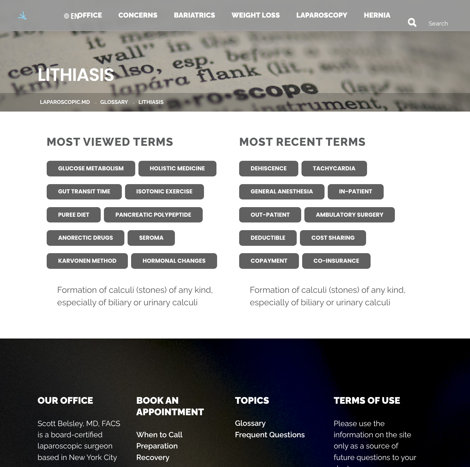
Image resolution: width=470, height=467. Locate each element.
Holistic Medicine (177, 169)
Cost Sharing (333, 238)
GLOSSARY (114, 102)
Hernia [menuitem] (377, 15)
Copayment (269, 261)
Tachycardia (334, 169)
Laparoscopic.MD (65, 102)
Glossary (250, 423)
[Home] (23, 15)
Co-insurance (336, 261)
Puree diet (74, 215)
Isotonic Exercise (164, 192)
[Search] (404, 21)
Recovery (152, 457)
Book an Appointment (170, 406)
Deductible (268, 238)
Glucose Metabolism (91, 169)
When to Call (159, 434)
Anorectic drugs (85, 238)
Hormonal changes (174, 261)
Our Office (65, 400)
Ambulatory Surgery (349, 215)
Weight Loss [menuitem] (255, 15)
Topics (252, 400)
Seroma (151, 238)
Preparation (157, 445)
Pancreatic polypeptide (153, 215)
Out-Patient (270, 215)
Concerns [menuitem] (137, 15)
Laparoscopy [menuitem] (322, 15)
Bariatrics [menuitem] (194, 15)
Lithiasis (150, 102)
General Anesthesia (282, 192)
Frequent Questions (270, 434)
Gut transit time (84, 192)
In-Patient (355, 192)
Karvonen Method (87, 261)
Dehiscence (269, 169)
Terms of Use (367, 400)
